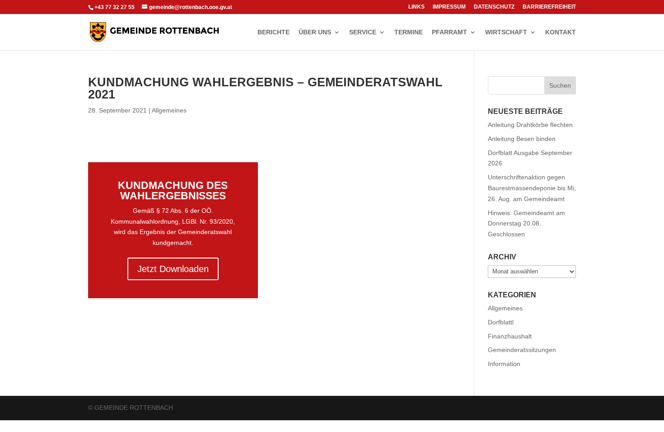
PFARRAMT (449, 32)
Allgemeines (169, 110)
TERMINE (408, 32)
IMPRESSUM (449, 7)
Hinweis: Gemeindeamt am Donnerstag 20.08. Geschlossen (526, 223)
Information (504, 363)
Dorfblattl (501, 322)
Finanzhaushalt (510, 336)
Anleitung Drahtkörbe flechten (530, 124)
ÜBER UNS (315, 32)
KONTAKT (560, 32)
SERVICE (362, 32)
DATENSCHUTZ (494, 7)
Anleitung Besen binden (522, 138)
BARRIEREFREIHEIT (549, 7)
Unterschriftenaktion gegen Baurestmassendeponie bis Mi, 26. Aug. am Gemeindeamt (532, 188)
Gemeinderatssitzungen (522, 349)
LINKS (416, 7)
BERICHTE (273, 32)
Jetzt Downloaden (173, 269)
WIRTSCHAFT (506, 32)
